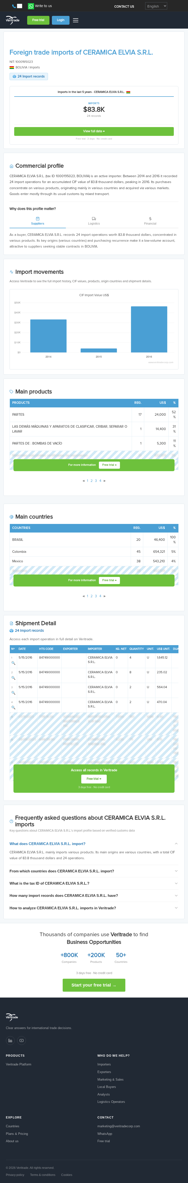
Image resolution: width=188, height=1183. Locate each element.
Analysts (103, 1094)
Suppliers (37, 223)
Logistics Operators (111, 1102)
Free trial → (109, 465)
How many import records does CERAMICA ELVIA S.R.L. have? (64, 895)
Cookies (66, 1175)
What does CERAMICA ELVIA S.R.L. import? (47, 844)
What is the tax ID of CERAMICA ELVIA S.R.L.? (49, 883)
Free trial (38, 20)
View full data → (94, 131)
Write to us (43, 6)
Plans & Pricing (17, 1134)
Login (60, 20)
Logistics (94, 223)
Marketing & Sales (110, 1079)
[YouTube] (21, 1040)
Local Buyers (106, 1087)
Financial (150, 223)
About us (12, 1141)
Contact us (124, 6)
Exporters (104, 1072)
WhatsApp (104, 1134)
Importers (104, 1064)
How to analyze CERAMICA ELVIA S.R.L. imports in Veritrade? (63, 908)
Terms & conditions (42, 1175)
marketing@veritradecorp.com (118, 1126)
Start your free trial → (94, 985)
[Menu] (76, 20)
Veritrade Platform (18, 1064)
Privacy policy (15, 1175)
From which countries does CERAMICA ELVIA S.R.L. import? (62, 871)
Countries (12, 1126)
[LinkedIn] (10, 1040)
